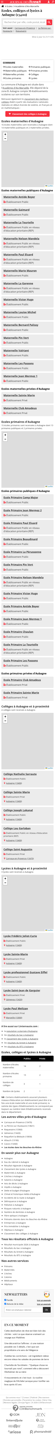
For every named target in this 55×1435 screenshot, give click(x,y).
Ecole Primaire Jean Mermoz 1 (23, 619)
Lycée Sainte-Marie (16, 954)
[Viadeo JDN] (41, 1426)
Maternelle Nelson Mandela (21, 238)
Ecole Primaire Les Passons (21, 660)
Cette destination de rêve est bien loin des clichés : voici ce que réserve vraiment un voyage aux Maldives (25, 1334)
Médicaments (10, 1280)
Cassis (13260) (10, 1143)
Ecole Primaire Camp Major (21, 497)
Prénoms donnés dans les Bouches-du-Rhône (25, 1219)
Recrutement (44, 1398)
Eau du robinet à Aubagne (16, 1162)
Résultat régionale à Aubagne (18, 1165)
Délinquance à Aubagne (15, 1201)
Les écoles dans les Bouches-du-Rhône (22, 1147)
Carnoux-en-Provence (25, 28)
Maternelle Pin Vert (16, 337)
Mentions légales (10, 1403)
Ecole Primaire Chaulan (18, 631)
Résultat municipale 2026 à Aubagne (21, 1244)
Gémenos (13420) (14, 999)
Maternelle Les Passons (19, 363)
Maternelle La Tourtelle (19, 222)
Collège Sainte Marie (17, 792)
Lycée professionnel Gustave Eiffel (25, 972)
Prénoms (8, 1266)
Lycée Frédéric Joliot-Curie (20, 936)
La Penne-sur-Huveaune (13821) (19, 1126)
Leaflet (50, 186)
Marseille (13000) (14, 1017)
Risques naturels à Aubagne (17, 1208)
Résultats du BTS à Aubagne (17, 1255)
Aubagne (8, 1158)
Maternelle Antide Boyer (19, 197)
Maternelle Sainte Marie (19, 395)
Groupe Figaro (24, 1403)
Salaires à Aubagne (13, 1179)
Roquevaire (21, 31)
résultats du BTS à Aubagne (20, 1046)
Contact (26, 1398)
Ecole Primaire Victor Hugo (21, 593)
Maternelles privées (14, 74)
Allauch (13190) (11, 1140)
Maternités (9, 1270)
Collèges (35, 74)
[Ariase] (14, 1431)
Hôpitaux (8, 1284)
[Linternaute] (14, 1420)
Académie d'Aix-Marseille (27, 6)
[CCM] (14, 1415)
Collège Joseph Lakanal (18, 810)
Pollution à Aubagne (13, 1205)
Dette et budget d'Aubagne (17, 1190)
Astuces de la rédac (15, 1304)
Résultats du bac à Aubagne (17, 1248)
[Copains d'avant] (14, 1426)
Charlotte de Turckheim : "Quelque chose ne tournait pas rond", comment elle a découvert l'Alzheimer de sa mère (26, 1368)
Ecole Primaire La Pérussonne (22, 552)
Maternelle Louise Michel (20, 312)
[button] (5, 134)
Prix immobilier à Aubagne (16, 1226)
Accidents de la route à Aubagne (19, 1197)
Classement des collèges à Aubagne (29, 114)
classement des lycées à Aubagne (22, 1038)
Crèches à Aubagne (13, 1176)
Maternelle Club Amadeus (20, 408)
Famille (9, 1300)
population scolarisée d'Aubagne (22, 1031)
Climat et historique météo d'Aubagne (22, 1194)
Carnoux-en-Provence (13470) (20, 858)
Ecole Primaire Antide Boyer (21, 606)
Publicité (34, 1398)
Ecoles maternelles (14, 66)
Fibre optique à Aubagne (16, 1215)
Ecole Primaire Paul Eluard (20, 523)
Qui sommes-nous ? (13, 1398)
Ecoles (10, 6)
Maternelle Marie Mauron (20, 270)
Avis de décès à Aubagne (16, 1183)
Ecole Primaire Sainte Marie (21, 692)
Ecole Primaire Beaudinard (21, 539)
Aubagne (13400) (14, 783)
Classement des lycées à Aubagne (20, 1169)
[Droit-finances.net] (41, 1420)
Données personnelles (12, 1400)
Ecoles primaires (13, 78)
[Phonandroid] (41, 1432)
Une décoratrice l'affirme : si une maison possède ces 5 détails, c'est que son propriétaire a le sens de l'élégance (24, 1346)
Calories (8, 1277)
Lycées (34, 78)
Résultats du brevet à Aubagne (18, 1251)
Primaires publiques (40, 66)
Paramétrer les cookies (32, 1400)
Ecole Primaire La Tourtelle (21, 644)
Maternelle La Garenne (18, 283)
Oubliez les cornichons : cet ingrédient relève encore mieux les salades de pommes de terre (26, 1358)
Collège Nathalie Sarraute (20, 774)
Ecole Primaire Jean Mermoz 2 (23, 510)
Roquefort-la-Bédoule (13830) (18, 1136)
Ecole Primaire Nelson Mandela (24, 577)
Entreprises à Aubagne (15, 1222)
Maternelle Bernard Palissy (21, 325)
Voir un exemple (44, 1300)
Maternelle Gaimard (16, 209)
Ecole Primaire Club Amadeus (22, 680)
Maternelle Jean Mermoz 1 (20, 376)
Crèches (8, 1273)
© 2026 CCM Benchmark (41, 1403)
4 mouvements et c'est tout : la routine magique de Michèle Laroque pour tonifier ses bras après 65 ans (26, 1381)
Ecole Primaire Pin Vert (18, 564)
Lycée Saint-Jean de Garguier (22, 990)
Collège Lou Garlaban (17, 828)
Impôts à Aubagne (12, 1187)
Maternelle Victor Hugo (18, 299)
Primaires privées (39, 70)
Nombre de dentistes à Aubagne (19, 1212)
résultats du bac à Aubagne (20, 1035)
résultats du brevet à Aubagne (21, 1042)
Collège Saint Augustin (18, 849)
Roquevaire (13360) (13, 1129)
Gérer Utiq (47, 1400)
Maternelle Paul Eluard (18, 254)
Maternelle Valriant (16, 350)
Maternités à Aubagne (14, 1172)
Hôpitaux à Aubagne (13, 1230)
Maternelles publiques (16, 70)
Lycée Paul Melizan (16, 1008)
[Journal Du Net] (41, 1415)
